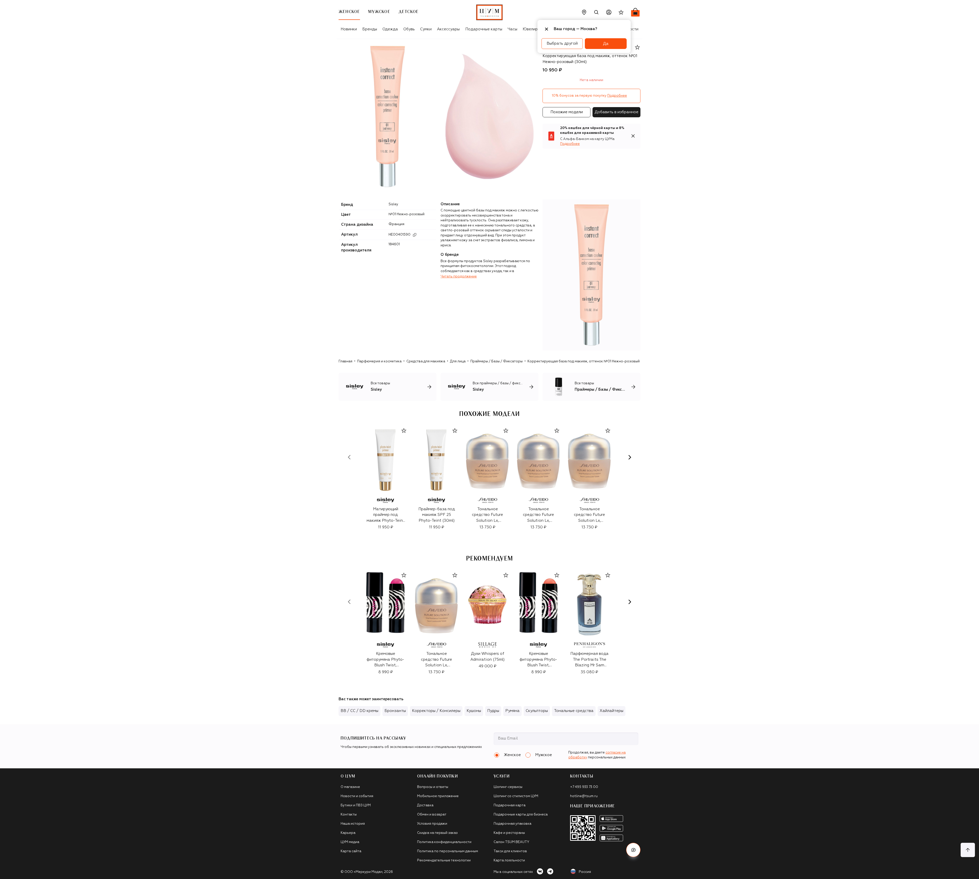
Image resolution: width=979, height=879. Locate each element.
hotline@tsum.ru (584, 796)
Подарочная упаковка (512, 823)
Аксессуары (448, 29)
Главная (345, 361)
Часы (512, 29)
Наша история (353, 823)
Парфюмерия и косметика (379, 361)
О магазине (350, 787)
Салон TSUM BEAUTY (511, 842)
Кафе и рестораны (509, 833)
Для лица (458, 361)
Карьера (348, 833)
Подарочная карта (509, 805)
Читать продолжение (459, 276)
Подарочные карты (483, 29)
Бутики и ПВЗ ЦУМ (356, 805)
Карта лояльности (509, 860)
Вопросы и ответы (432, 787)
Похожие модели (566, 112)
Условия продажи (432, 823)
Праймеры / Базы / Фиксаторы (496, 361)
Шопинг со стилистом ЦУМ (516, 796)
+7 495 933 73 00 (584, 787)
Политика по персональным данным (447, 851)
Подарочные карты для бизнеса (521, 814)
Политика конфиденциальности (444, 842)
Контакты (349, 814)
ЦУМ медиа (350, 842)
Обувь (409, 29)
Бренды (369, 29)
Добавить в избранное (616, 112)
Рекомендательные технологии (444, 860)
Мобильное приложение (438, 796)
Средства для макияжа (425, 361)
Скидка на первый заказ (437, 833)
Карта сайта (351, 851)
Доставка (425, 805)
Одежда (390, 29)
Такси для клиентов (510, 851)
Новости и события (357, 796)
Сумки (426, 29)
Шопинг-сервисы (508, 787)
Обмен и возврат (431, 814)
